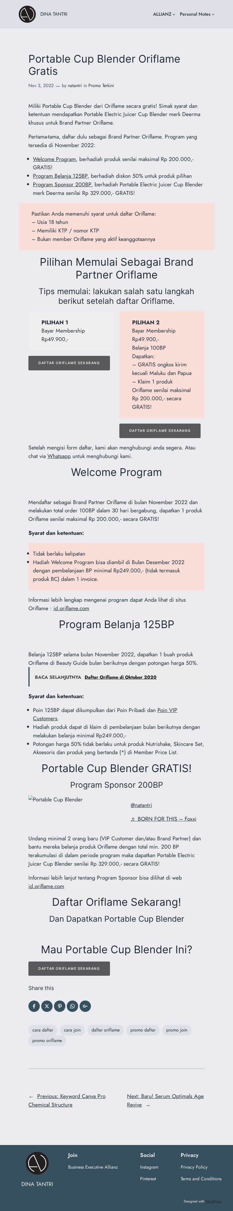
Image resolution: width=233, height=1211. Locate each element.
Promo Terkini (101, 85)
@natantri (141, 805)
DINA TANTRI (53, 14)
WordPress (213, 1201)
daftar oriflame (105, 1030)
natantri (75, 85)
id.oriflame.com (71, 608)
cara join (72, 1030)
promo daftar (142, 1030)
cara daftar (42, 1030)
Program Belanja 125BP (60, 176)
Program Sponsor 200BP (62, 184)
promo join (176, 1030)
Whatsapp (59, 456)
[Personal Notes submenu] (213, 14)
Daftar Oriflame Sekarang (69, 363)
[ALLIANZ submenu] (173, 14)
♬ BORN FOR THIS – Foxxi (163, 819)
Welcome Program (54, 159)
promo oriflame (47, 1040)
